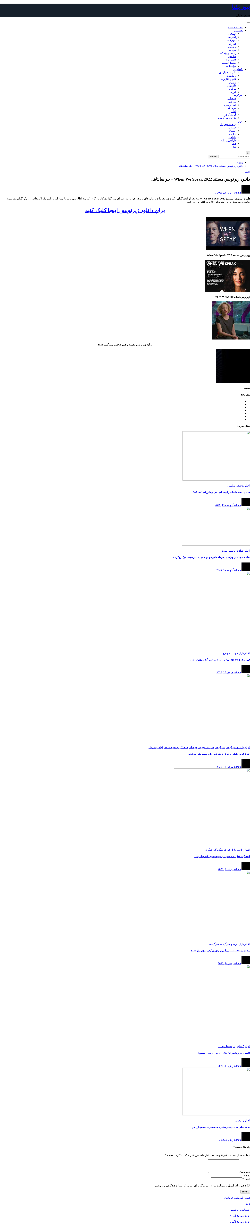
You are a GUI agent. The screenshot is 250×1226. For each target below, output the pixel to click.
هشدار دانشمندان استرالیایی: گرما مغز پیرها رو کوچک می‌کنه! (221, 492)
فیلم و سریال (228, 104)
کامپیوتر (231, 85)
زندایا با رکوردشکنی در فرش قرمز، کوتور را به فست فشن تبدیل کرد (219, 754)
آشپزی (232, 43)
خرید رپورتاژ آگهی (240, 1221)
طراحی (232, 137)
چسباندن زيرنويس (240, 1209)
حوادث (232, 49)
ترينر (247, 1203)
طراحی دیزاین (228, 140)
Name (246, 1175)
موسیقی (231, 108)
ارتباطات (231, 75)
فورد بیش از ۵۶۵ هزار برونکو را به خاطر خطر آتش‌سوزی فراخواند (220, 659)
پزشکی (232, 46)
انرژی (233, 91)
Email (246, 1179)
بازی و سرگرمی (227, 117)
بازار (240, 121)
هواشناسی (230, 66)
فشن (233, 143)
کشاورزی (231, 59)
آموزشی (231, 40)
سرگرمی (238, 95)
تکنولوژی (238, 69)
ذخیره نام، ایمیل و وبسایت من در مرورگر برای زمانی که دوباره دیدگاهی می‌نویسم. (200, 1185)
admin (237, 192)
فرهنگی (232, 98)
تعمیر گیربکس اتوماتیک (237, 1197)
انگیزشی (231, 36)
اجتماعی (238, 30)
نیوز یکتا (241, 7)
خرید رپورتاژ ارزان (240, 1215)
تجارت (232, 134)
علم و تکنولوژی (227, 72)
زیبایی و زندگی (228, 53)
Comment (244, 1172)
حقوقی (232, 33)
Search (213, 156)
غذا (234, 146)
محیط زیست (229, 62)
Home (240, 162)
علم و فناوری (228, 79)
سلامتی (232, 56)
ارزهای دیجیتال (228, 124)
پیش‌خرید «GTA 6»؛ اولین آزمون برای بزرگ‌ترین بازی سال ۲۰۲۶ (220, 950)
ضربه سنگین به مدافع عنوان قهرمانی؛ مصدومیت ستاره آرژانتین (221, 1127)
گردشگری (230, 114)
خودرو (232, 82)
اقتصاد (232, 130)
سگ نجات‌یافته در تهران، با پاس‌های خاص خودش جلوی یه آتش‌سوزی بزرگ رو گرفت (211, 557)
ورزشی (232, 101)
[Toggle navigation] (248, 22)
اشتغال (232, 127)
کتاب (233, 111)
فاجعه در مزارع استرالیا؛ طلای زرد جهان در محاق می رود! (224, 1053)
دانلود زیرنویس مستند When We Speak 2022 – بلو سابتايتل (211, 165)
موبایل (232, 88)
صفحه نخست (235, 27)
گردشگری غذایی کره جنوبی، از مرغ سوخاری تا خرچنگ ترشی (222, 856)
